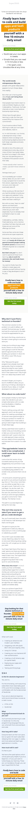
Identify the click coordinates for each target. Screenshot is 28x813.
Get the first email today (14, 49)
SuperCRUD (14, 3)
